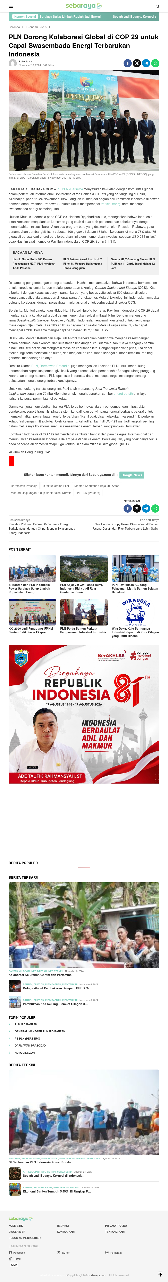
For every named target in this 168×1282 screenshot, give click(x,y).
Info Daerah (39, 971)
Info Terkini (55, 971)
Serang (80, 1158)
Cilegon (24, 971)
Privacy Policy (116, 1226)
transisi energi (111, 203)
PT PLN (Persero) (70, 189)
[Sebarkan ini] (128, 63)
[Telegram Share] (146, 63)
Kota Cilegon (25, 1053)
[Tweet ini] (137, 63)
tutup (14, 1264)
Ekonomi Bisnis (31, 1158)
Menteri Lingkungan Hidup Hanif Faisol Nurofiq (41, 493)
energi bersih (123, 393)
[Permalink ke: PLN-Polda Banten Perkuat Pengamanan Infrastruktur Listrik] (84, 612)
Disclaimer (17, 1232)
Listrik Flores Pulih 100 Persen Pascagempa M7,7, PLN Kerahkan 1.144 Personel (34, 263)
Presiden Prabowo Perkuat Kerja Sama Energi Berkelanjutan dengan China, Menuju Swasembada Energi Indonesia (42, 526)
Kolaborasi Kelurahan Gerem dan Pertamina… (42, 975)
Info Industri (49, 1158)
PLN (34, 365)
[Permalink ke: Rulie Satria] (13, 63)
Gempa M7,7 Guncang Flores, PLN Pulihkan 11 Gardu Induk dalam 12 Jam (133, 263)
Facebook (19, 1252)
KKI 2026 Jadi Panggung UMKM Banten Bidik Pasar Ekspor (31, 630)
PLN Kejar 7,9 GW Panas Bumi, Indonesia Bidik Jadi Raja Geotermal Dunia (81, 588)
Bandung (14, 1158)
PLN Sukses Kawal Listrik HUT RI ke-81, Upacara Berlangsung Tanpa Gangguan (82, 263)
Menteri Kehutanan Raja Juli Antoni (97, 486)
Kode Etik (16, 1226)
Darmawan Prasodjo (54, 365)
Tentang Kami (115, 1232)
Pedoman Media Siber (25, 1238)
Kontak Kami (66, 1232)
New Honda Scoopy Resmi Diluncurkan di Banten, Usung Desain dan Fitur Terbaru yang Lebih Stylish (126, 524)
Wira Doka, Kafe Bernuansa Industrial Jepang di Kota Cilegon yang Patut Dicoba (135, 632)
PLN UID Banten (26, 1024)
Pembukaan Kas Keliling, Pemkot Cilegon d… (55, 1004)
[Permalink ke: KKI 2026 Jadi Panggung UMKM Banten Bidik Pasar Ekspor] (32, 612)
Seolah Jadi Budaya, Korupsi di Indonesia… (54, 1175)
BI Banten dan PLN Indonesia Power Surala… (41, 1162)
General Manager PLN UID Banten (40, 1031)
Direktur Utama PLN (56, 486)
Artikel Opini (31, 1171)
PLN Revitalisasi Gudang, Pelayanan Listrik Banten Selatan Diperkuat (135, 588)
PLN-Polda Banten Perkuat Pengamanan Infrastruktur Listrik (83, 630)
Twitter (65, 1252)
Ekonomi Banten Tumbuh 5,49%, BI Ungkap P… (57, 1191)
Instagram (116, 1252)
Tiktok (17, 1259)
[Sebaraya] (84, 5)
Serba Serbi (64, 1171)
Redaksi (63, 1226)
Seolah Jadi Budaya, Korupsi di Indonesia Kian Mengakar (92, 16)
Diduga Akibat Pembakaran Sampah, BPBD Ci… (57, 988)
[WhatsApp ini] (155, 63)
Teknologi (93, 1158)
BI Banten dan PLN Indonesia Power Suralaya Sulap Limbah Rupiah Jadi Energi (29, 588)
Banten (13, 971)
